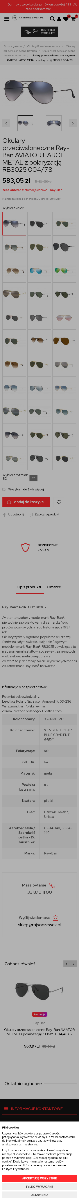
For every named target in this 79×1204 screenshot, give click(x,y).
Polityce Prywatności (15, 1169)
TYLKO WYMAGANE (39, 1186)
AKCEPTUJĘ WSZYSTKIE (39, 1178)
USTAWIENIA (39, 1195)
